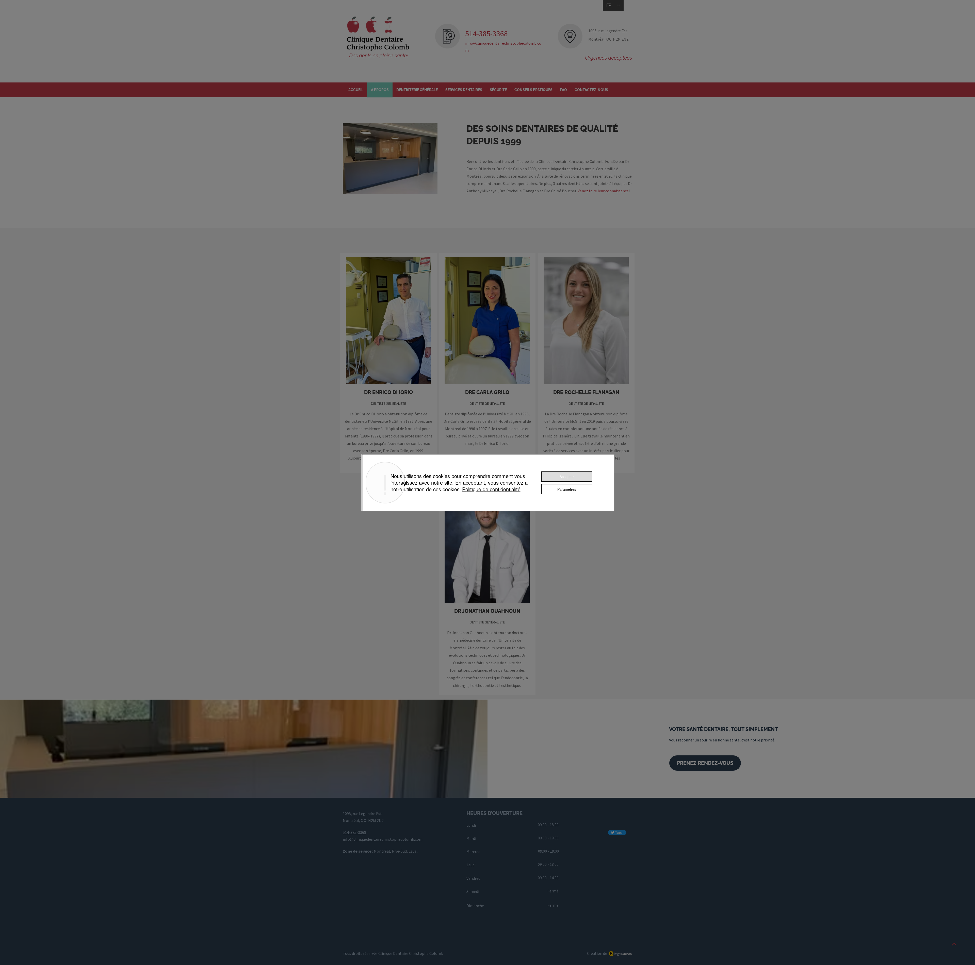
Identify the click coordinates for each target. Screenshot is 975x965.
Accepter (567, 476)
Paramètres (566, 489)
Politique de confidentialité (491, 489)
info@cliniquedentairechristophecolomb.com (382, 839)
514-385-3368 (354, 832)
